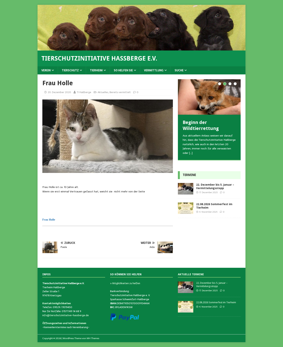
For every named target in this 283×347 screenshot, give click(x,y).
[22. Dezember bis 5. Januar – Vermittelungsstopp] (185, 192)
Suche (179, 70)
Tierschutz (70, 70)
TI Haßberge (84, 92)
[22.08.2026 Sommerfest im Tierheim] (185, 212)
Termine (189, 175)
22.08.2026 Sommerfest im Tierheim (216, 302)
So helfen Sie (123, 70)
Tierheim (96, 70)
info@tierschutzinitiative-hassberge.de (65, 315)
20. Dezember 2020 (59, 92)
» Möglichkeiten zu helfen (125, 283)
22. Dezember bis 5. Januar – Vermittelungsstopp (212, 284)
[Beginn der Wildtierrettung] (209, 97)
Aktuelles (103, 92)
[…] (191, 153)
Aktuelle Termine (191, 274)
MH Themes (93, 338)
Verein (46, 70)
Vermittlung (153, 70)
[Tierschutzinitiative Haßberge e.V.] (141, 48)
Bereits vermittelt (120, 92)
